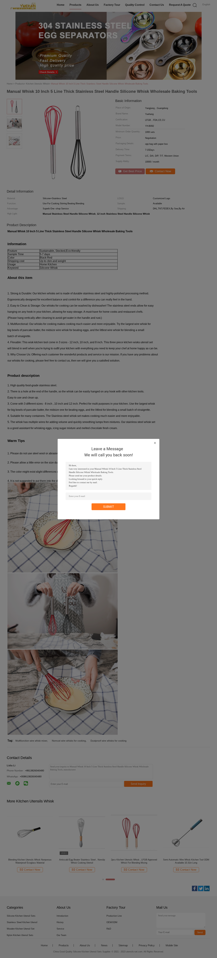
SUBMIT (108, 506)
